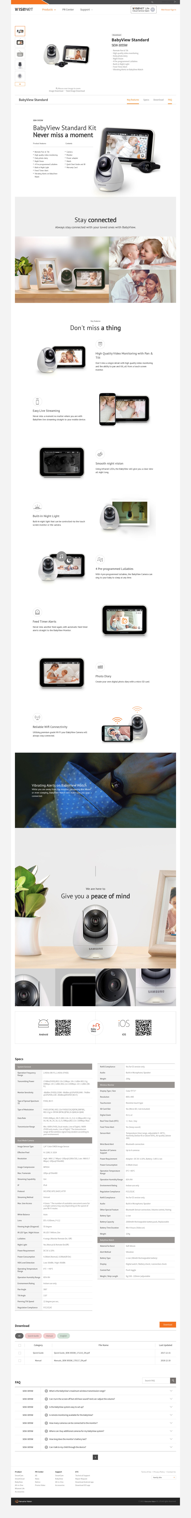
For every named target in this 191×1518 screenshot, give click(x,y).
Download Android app (84, 1482)
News (37, 1479)
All (19, 1335)
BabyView (19, 1482)
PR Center (68, 9)
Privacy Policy (159, 1472)
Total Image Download (75, 91)
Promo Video (40, 1485)
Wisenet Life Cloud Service (144, 9)
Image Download (56, 91)
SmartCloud (19, 1479)
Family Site (157, 1477)
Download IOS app (82, 1485)
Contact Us (171, 1472)
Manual (49, 1335)
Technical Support (82, 1475)
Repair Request (81, 1479)
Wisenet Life (19, 1488)
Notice (37, 1482)
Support (85, 9)
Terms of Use (146, 1472)
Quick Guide (33, 1335)
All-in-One (19, 1485)
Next (20, 84)
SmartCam (19, 1475)
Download (158, 99)
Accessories (19, 1491)
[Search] (173, 1381)
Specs (146, 99)
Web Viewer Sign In (168, 10)
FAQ (170, 99)
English (63, 1335)
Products (47, 9)
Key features (133, 99)
